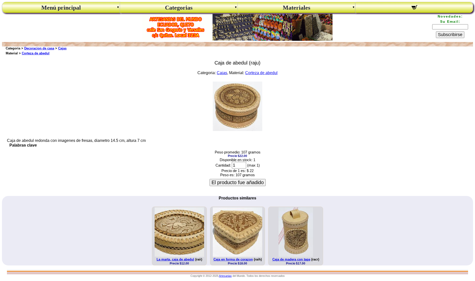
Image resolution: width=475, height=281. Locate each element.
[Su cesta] (414, 8)
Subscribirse (450, 34)
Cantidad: (223, 165)
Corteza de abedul (35, 53)
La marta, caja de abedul (175, 259)
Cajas (62, 48)
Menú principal (61, 7)
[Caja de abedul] (237, 130)
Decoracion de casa (39, 48)
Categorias (178, 7)
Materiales (296, 7)
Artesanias (225, 275)
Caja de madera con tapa (291, 259)
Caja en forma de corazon (233, 259)
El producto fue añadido (238, 182)
